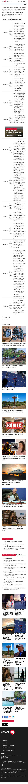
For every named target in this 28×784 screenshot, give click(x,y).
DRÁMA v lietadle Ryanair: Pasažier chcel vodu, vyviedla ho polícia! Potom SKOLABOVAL (15, 564)
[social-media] (2, 765)
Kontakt (5, 740)
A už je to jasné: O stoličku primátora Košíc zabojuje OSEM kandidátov (13, 542)
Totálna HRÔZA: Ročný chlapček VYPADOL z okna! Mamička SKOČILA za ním (14, 561)
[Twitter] (6, 717)
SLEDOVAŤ (5, 724)
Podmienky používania (8, 745)
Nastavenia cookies (7, 747)
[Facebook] (3, 717)
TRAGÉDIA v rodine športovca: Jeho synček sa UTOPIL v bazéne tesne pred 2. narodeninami (15, 588)
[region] (11, 2)
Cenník (5, 743)
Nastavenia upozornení (8, 750)
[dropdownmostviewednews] (14, 552)
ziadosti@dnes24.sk (21, 762)
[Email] (9, 717)
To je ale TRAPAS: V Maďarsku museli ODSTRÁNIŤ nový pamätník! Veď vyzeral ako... (15, 568)
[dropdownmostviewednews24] (14, 593)
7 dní (17, 554)
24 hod (20, 554)
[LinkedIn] (13, 717)
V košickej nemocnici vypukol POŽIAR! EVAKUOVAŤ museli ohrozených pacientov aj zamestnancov (14, 545)
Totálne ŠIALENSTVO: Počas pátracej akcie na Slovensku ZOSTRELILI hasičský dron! (13, 585)
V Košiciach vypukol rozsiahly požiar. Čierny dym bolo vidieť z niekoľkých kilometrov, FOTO (14, 549)
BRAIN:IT (4, 777)
